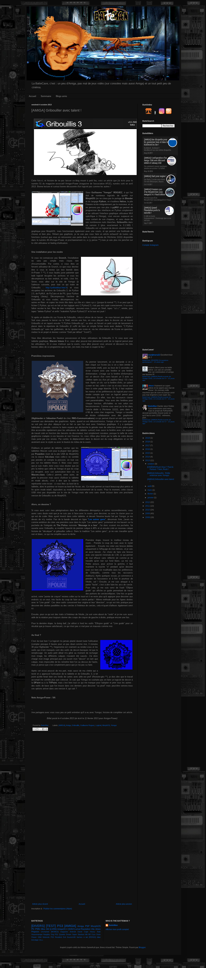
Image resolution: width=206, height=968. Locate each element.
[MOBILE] (55, 932)
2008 (147, 517)
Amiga (68, 725)
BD (89, 934)
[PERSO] (92, 937)
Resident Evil (60, 937)
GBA (40, 937)
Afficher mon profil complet (117, 929)
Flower (34, 937)
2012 (147, 502)
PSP (87, 926)
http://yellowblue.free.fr (56, 287)
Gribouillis (75, 725)
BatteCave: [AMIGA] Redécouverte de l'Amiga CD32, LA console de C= (156, 377)
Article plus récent (40, 904)
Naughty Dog (48, 934)
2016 (147, 449)
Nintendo (46, 937)
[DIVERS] (38, 925)
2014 (147, 457)
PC (32, 929)
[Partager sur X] (40, 729)
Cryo (93, 934)
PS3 (60, 925)
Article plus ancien (124, 904)
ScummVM (71, 937)
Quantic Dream (65, 934)
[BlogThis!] (37, 729)
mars (150, 490)
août (150, 486)
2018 (147, 442)
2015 (147, 453)
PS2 (52, 937)
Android (73, 932)
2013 (147, 460)
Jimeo (151, 386)
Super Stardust (78, 934)
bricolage (34, 940)
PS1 (56, 934)
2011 (147, 506)
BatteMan (45, 725)
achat (77, 929)
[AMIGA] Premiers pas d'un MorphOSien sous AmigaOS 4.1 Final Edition (154, 192)
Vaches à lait (82, 937)
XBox (41, 940)
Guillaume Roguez (87, 725)
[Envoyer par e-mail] (34, 729)
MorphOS (106, 725)
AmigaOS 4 (62, 929)
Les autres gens (97, 519)
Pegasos (35, 932)
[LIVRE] (53, 929)
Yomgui (114, 725)
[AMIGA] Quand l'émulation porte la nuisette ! (152, 210)
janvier (151, 497)
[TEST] (51, 925)
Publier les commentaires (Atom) (57, 909)
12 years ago (159, 362)
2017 (147, 445)
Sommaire (46, 96)
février (151, 494)
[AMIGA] (62, 725)
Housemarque (36, 934)
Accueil (32, 96)
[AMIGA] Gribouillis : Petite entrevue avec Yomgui (158, 474)
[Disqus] (82, 777)
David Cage (83, 932)
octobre (151, 464)
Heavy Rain (95, 932)
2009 (147, 513)
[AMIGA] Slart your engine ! (155, 176)
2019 (147, 438)
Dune (98, 934)
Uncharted (45, 932)
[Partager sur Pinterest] (46, 729)
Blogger (142, 947)
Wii (86, 934)
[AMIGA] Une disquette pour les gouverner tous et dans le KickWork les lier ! (156, 142)
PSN (37, 929)
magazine (64, 932)
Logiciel (98, 725)
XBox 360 (45, 929)
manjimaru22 (154, 355)
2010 (147, 510)
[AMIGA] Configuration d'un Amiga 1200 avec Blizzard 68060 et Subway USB (155, 160)
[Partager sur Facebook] (43, 729)
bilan (99, 937)
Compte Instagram (150, 245)
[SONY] (71, 929)
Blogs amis (61, 96)
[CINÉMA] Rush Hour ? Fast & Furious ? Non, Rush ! (160, 468)
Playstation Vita (87, 929)
